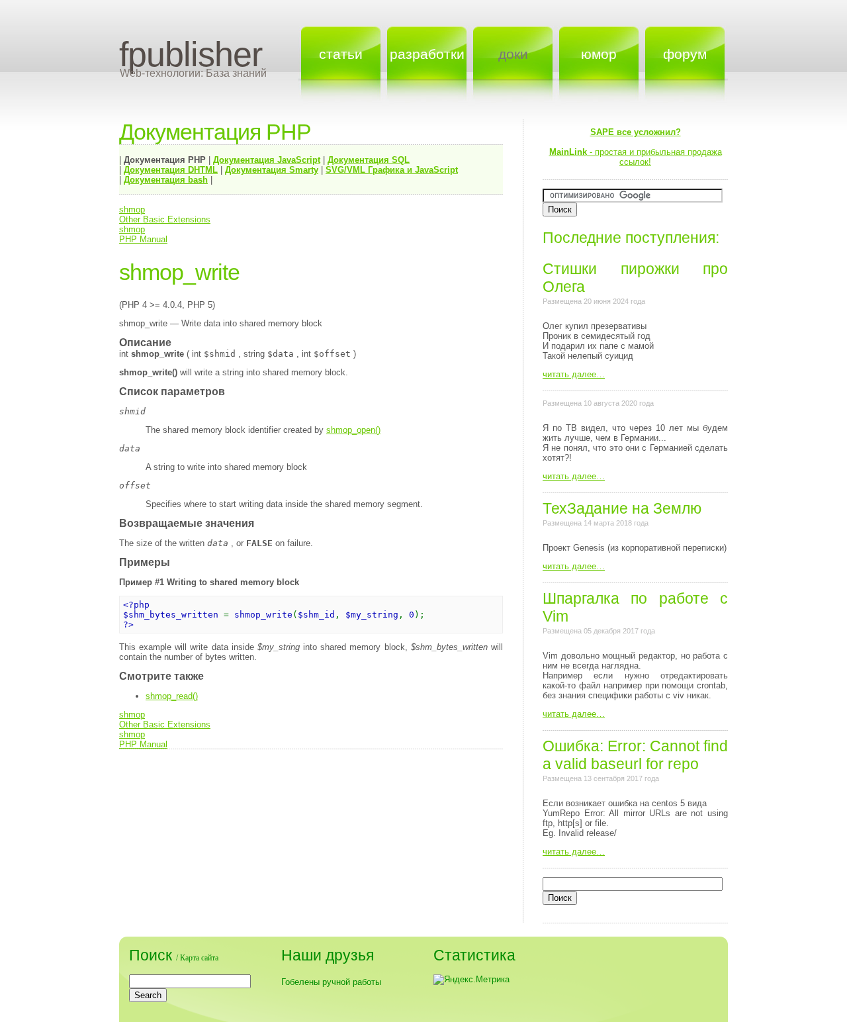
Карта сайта (199, 957)
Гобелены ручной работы (331, 982)
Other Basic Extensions (164, 219)
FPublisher (190, 54)
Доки (513, 54)
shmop (132, 209)
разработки (427, 54)
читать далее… (574, 374)
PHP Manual (143, 239)
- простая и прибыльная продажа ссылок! (635, 147)
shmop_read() (172, 696)
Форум (685, 54)
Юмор (599, 54)
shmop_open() (353, 430)
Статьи (341, 54)
